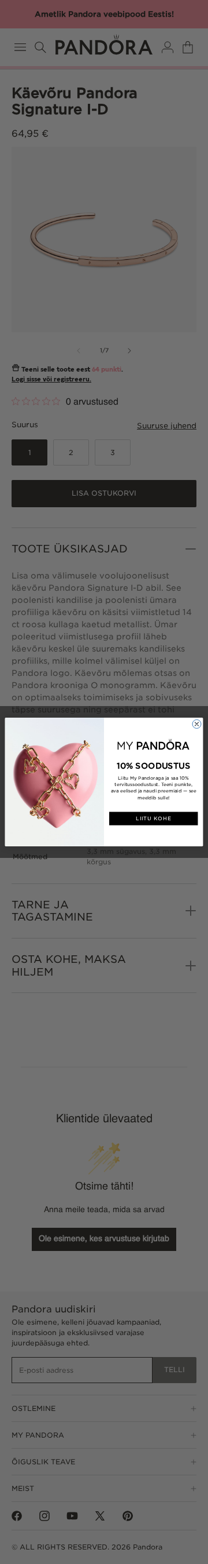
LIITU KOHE (153, 818)
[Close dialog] (196, 723)
